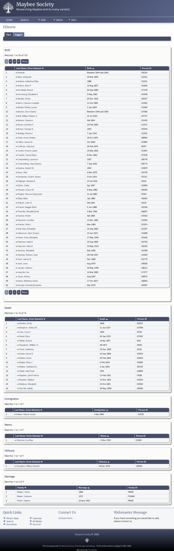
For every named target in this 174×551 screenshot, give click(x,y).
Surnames (11, 524)
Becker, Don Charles (27, 112)
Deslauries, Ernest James (29, 177)
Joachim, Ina (23, 272)
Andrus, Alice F (24, 86)
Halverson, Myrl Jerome (28, 233)
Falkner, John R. (25, 203)
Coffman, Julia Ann (26, 146)
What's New (12, 518)
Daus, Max (22, 172)
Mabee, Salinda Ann (28, 367)
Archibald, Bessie (25, 90)
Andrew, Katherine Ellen (28, 81)
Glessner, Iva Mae (26, 220)
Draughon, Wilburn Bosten (28, 466)
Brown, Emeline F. (26, 125)
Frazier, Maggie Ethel (27, 207)
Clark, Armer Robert (26, 138)
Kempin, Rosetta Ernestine (29, 285)
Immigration (100, 410)
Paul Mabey (92, 550)
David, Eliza (24, 336)
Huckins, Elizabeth (26, 250)
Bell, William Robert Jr (27, 116)
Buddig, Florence (25, 133)
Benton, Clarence (25, 120)
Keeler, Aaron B (26, 354)
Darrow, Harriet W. (26, 168)
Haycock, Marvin (25, 246)
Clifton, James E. (25, 142)
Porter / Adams (23, 501)
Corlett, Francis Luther (27, 151)
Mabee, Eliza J (25, 362)
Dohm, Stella (23, 185)
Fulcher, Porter (24, 216)
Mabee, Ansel (25, 358)
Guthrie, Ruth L (24, 224)
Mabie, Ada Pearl (26, 371)
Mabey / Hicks (23, 492)
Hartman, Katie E (25, 242)
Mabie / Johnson (24, 496)
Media (59, 20)
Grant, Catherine (26, 349)
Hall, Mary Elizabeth (26, 229)
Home (9, 20)
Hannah (21, 73)
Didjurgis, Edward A (26, 181)
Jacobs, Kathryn (25, 268)
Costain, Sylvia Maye (27, 155)
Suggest (18, 34)
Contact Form (65, 518)
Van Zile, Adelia (26, 388)
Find (43, 20)
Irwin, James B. (25, 259)
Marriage (83, 488)
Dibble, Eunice (25, 341)
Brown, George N (25, 129)
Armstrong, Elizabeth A (28, 94)
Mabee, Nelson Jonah (25, 414)
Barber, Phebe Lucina (27, 107)
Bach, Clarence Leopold (28, 103)
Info (73, 20)
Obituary (103, 462)
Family (21, 488)
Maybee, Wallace (26, 380)
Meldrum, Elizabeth (27, 384)
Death (103, 319)
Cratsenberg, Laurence (28, 159)
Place (8, 34)
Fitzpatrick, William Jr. (29, 345)
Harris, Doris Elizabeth (28, 237)
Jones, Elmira (24, 277)
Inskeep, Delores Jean (28, 255)
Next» (24, 61)
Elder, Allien (23, 198)
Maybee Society (35, 4)
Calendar (37, 518)
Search (25, 20)
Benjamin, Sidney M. (28, 328)
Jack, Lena (22, 263)
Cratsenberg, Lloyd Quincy (29, 164)
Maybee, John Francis (29, 375)
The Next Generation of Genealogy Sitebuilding (76, 546)
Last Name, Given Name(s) (29, 68)
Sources (37, 524)
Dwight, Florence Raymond (30, 194)
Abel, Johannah (24, 77)
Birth (89, 68)
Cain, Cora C (25, 332)
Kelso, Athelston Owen (28, 281)
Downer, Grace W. (26, 190)
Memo (104, 436)
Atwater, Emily (24, 99)
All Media (37, 521)
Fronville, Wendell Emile (28, 211)
